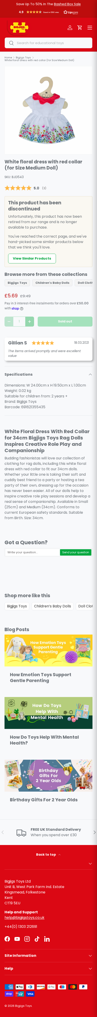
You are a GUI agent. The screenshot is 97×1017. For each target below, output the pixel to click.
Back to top (46, 854)
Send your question (75, 552)
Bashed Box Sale (67, 4)
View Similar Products (32, 258)
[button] (48, 13)
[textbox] (32, 552)
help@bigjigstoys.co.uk (24, 917)
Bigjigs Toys (17, 283)
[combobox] (48, 43)
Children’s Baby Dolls (52, 283)
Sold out (65, 321)
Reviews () (25, 188)
